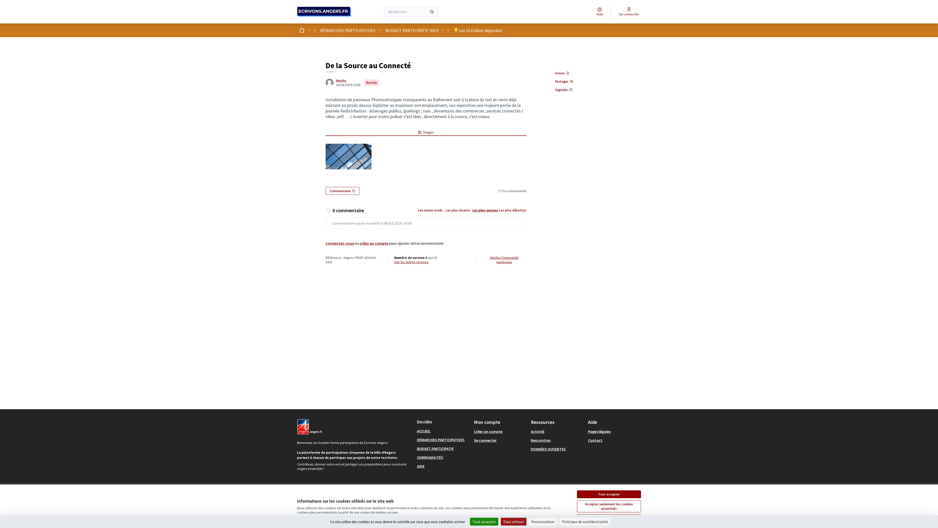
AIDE (421, 466)
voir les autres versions (411, 262)
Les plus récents (458, 210)
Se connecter (485, 440)
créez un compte (374, 243)
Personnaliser (543, 521)
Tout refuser (513, 521)
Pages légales (599, 431)
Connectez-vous (340, 243)
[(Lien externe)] (348, 156)
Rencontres (541, 440)
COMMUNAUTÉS (430, 457)
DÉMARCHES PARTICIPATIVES (347, 30)
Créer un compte (488, 431)
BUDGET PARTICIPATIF (435, 448)
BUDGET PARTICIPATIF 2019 (411, 30)
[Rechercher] (432, 11)
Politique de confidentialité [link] (585, 521)
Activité (537, 431)
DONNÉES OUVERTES (548, 449)
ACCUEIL (424, 431)
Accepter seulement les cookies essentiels (609, 506)
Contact (595, 440)
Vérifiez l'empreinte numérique (504, 259)
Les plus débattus (512, 210)
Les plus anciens (485, 210)
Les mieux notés (430, 210)
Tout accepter (609, 494)
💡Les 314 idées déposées (477, 30)
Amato (341, 80)
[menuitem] (443, 431)
